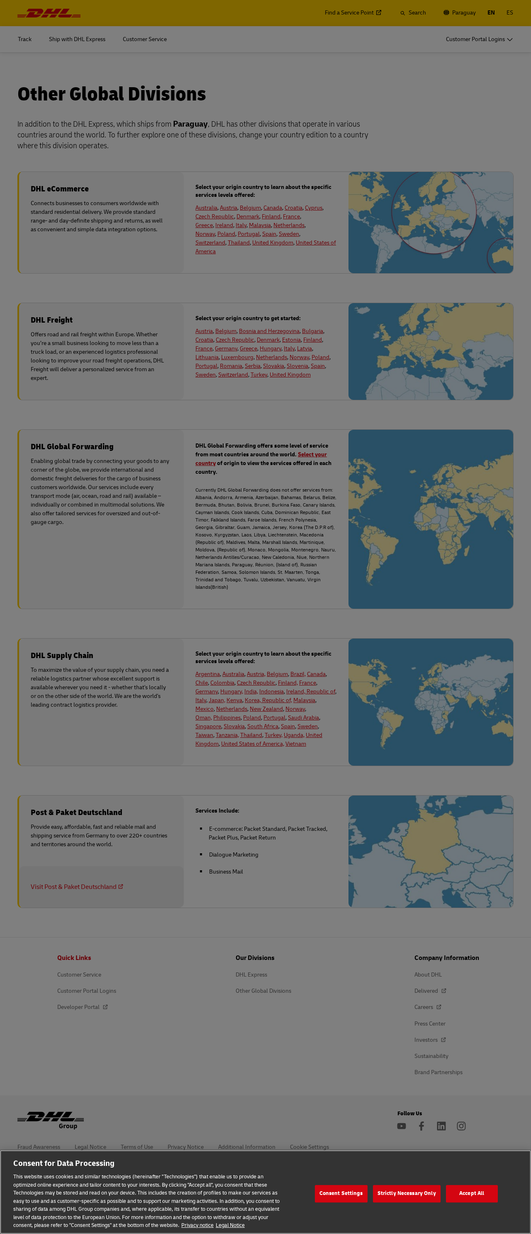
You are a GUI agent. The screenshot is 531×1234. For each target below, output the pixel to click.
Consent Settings (341, 1193)
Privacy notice (197, 1225)
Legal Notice (230, 1225)
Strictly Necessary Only (407, 1193)
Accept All (471, 1193)
